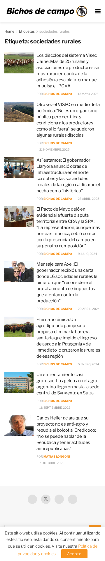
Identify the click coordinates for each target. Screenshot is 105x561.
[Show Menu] (98, 11)
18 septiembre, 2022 (54, 407)
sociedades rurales (54, 31)
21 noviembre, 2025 (54, 149)
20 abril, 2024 (88, 309)
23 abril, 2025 (88, 198)
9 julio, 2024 (87, 253)
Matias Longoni (56, 456)
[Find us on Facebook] (32, 499)
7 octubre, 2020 (51, 463)
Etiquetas (27, 31)
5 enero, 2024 (88, 364)
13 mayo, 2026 (88, 94)
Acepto (74, 553)
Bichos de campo (57, 94)
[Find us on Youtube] (59, 499)
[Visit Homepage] (46, 11)
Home (9, 31)
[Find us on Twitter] (45, 499)
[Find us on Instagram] (72, 499)
